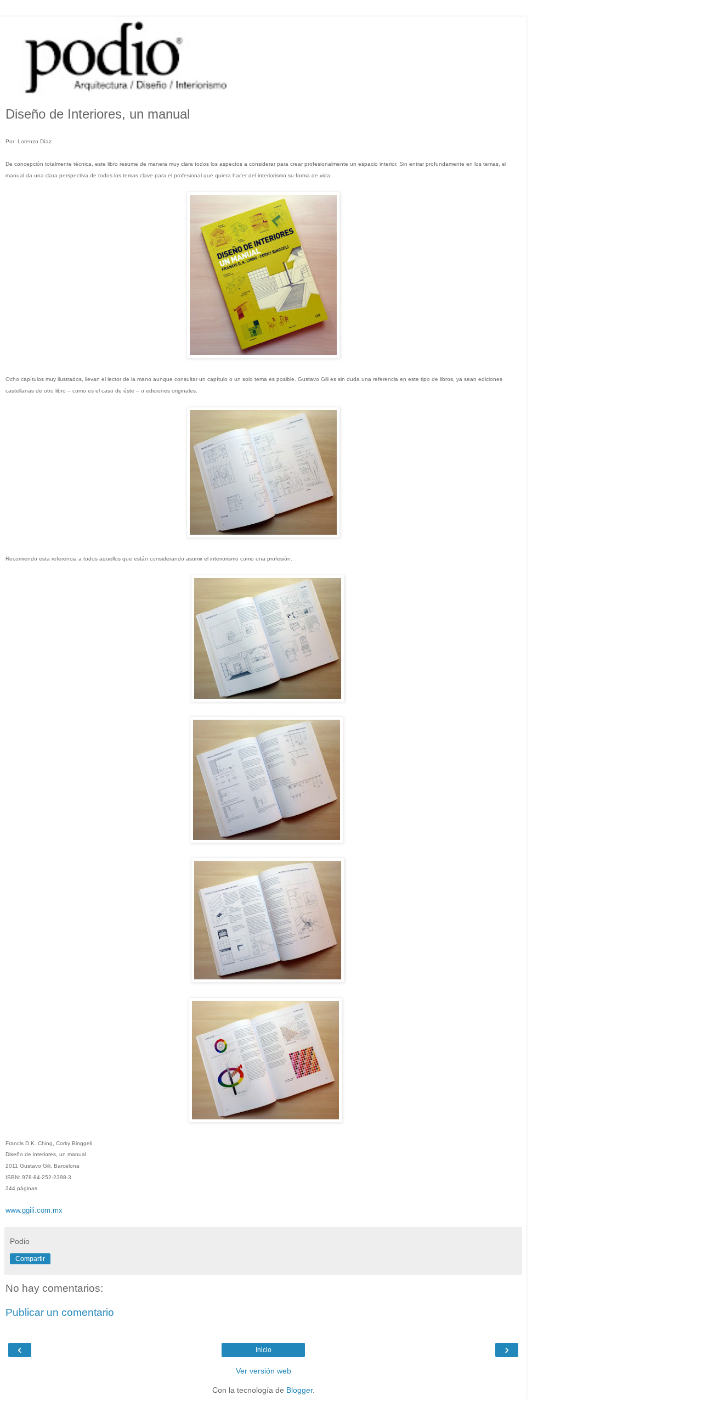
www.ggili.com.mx (34, 1210)
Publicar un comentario (59, 1312)
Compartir (30, 1259)
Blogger (299, 1390)
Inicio (263, 1350)
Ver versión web (263, 1370)
